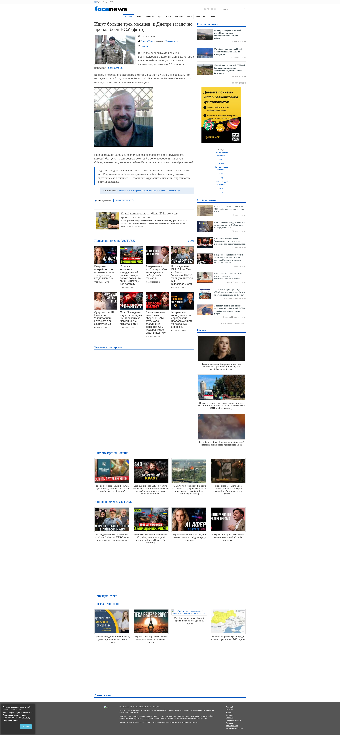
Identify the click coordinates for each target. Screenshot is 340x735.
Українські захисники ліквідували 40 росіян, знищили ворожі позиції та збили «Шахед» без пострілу (130, 275)
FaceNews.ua (115, 67)
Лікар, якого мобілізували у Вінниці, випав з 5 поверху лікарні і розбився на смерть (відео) (227, 489)
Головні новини (207, 24)
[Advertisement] (169, 568)
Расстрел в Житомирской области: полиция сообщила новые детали (149, 190)
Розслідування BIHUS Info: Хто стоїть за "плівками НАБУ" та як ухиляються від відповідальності (182, 275)
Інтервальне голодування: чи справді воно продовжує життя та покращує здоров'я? (181, 319)
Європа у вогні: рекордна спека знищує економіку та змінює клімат (151, 639)
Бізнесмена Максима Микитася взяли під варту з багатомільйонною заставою (228, 276)
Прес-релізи (201, 17)
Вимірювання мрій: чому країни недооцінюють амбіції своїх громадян (156, 272)
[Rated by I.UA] (107, 707)
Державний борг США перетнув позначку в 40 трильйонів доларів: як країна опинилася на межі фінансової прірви (151, 489)
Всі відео (190, 241)
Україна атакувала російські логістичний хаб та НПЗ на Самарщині (228, 52)
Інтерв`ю (179, 17)
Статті (138, 17)
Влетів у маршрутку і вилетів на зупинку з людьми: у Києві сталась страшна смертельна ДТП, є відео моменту (221, 406)
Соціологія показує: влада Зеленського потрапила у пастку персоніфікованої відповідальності (229, 241)
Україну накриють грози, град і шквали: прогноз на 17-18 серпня (228, 638)
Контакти (229, 715)
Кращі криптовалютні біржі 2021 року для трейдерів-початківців (149, 215)
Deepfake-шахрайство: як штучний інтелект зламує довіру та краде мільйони (104, 272)
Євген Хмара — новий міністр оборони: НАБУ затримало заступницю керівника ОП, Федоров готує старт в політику (156, 322)
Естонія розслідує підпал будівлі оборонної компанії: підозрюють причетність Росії (221, 443)
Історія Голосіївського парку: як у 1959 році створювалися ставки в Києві (229, 209)
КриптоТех (149, 17)
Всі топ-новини (239, 83)
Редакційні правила (234, 728)
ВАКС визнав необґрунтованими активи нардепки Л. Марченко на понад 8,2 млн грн (229, 225)
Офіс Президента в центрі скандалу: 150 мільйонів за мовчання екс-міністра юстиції (131, 318)
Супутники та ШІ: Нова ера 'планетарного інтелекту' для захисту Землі (104, 318)
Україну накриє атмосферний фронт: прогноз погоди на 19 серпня (189, 621)
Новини (128, 17)
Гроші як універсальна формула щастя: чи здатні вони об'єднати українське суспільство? (112, 488)
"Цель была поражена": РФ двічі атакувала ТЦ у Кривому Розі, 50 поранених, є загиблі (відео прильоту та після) (189, 489)
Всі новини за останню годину (232, 324)
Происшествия (123, 201)
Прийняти (26, 727)
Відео (160, 17)
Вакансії (229, 710)
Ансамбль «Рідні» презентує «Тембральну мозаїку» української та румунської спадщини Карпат (229, 292)
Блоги (168, 17)
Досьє (189, 17)
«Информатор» (171, 41)
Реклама (229, 712)
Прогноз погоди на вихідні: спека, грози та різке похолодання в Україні (112, 639)
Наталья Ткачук (148, 41)
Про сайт (230, 707)
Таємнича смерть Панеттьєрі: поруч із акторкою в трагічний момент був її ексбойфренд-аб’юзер (221, 366)
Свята (212, 17)
